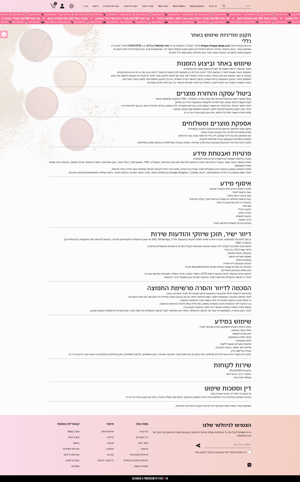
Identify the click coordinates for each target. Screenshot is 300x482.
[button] (71, 6)
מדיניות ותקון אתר (139, 454)
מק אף (110, 454)
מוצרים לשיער (130, 6)
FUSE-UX (163, 478)
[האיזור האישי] (62, 6)
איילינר (110, 437)
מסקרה (110, 448)
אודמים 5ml (107, 431)
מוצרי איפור (147, 6)
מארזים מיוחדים (111, 6)
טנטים (110, 443)
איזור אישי (143, 443)
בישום (96, 6)
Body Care (73, 431)
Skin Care (163, 6)
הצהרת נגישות (141, 466)
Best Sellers (179, 6)
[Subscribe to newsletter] (197, 445)
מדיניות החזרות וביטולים (136, 460)
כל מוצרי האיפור (105, 460)
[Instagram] (249, 465)
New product (197, 6)
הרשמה (144, 448)
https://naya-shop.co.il (215, 45)
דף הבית (213, 6)
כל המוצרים (142, 437)
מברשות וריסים (71, 454)
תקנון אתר (200, 452)
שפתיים (75, 466)
